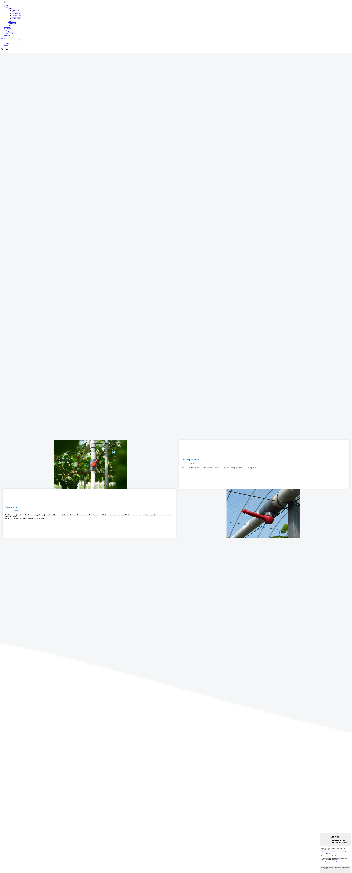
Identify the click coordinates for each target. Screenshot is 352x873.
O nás (6, 30)
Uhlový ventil (16, 18)
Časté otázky (8, 28)
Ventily (10, 8)
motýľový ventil (16, 15)
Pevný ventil (15, 10)
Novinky (7, 27)
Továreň (10, 32)
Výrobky (7, 7)
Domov (6, 5)
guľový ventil (16, 13)
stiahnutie (7, 35)
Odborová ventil (16, 12)
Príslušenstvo (12, 22)
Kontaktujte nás (8, 33)
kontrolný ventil (16, 17)
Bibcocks (10, 20)
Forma (10, 25)
